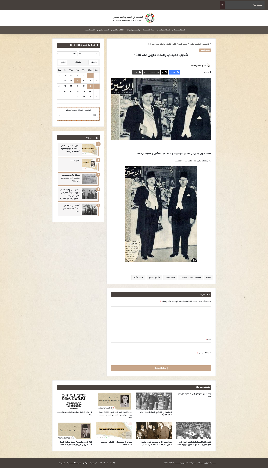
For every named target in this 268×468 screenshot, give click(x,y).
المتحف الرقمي (104, 30)
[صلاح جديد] (89, 164)
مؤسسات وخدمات (133, 30)
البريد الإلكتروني (204, 352)
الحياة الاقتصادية (149, 30)
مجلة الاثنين (138, 277)
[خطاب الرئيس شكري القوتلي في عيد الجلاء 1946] (114, 430)
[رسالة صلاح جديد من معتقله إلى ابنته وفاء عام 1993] (89, 179)
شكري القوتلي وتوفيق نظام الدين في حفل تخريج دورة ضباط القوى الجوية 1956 (194, 443)
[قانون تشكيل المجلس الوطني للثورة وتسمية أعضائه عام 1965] (89, 149)
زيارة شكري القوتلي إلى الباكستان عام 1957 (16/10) (156, 414)
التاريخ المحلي (90, 30)
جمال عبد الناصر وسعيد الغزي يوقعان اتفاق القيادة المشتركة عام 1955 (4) (156, 443)
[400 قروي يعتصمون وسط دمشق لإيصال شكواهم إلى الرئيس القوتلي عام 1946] (74, 430)
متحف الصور (182, 44)
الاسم (208, 339)
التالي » (62, 62)
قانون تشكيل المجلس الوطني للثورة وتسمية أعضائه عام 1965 (70, 148)
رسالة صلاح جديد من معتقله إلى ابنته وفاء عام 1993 (70, 178)
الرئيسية (206, 44)
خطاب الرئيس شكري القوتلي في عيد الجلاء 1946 (116, 443)
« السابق (93, 62)
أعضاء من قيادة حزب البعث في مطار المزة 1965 (71, 208)
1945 (208, 277)
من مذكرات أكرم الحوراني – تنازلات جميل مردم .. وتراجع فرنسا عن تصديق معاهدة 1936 (115, 415)
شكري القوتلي (154, 277)
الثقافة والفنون (118, 30)
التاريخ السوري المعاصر (198, 65)
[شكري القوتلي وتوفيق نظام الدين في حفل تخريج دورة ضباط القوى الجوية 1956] (193, 430)
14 (96, 86)
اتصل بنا (62, 463)
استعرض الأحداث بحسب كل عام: (78, 110)
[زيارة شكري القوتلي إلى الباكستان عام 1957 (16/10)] (154, 401)
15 (90, 86)
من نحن (85, 463)
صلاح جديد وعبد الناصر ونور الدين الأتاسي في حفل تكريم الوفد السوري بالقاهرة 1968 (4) (70, 194)
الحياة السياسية (179, 30)
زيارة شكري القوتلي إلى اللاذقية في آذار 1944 (194, 395)
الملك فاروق (170, 277)
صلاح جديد (75, 160)
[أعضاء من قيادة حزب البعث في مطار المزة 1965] (89, 209)
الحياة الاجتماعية (164, 30)
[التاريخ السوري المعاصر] (134, 18)
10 (77, 80)
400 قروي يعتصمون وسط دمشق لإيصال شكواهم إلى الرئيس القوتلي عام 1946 (75, 443)
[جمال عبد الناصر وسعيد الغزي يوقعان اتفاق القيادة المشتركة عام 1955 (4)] (154, 430)
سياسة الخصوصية (74, 463)
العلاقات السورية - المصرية (190, 277)
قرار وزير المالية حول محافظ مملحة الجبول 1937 (74, 414)
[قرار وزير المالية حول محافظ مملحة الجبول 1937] (74, 401)
